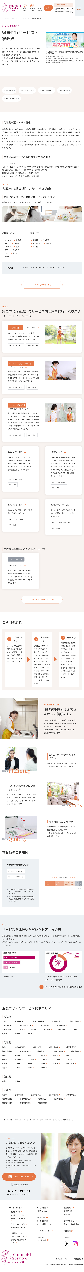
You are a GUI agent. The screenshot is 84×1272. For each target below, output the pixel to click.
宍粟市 (17, 1067)
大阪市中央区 (7, 1029)
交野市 (75, 1029)
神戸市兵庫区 (53, 1047)
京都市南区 (41, 1099)
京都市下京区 (25, 1099)
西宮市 (42, 1055)
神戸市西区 (75, 1051)
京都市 (4, 1094)
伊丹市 (68, 1055)
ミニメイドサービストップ (9, 18)
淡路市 (4, 1067)
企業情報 (67, 1207)
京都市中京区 (71, 1094)
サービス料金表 (42, 1207)
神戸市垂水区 (25, 1051)
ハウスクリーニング (18, 1236)
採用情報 (67, 1231)
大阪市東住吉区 (38, 1021)
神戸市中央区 (58, 1051)
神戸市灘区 (37, 1047)
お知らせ (67, 1214)
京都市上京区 (36, 1094)
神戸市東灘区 (20, 1047)
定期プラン (18, 936)
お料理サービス (16, 1233)
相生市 (4, 1059)
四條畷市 (61, 1029)
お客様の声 (41, 1217)
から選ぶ (25, 9)
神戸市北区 (41, 1051)
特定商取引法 (78, 1259)
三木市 (70, 1059)
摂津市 (30, 1033)
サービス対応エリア (24, 18)
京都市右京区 (58, 1099)
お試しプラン (7, 936)
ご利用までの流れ (46, 90)
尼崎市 (17, 1055)
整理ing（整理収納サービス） (19, 1240)
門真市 (33, 1029)
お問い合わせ (48, 8)
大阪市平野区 (44, 1025)
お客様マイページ (43, 1238)
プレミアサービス (17, 1215)
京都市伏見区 (7, 1103)
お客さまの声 (63, 90)
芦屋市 (55, 1055)
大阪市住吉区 (20, 1021)
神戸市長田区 (71, 1047)
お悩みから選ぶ (42, 1211)
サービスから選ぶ (15, 1207)
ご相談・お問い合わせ (21, 1176)
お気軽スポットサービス (20, 1227)
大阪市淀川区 (74, 1021)
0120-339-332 (65, 8)
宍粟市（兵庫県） (37, 18)
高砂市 (4, 1063)
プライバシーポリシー (63, 1259)
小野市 (30, 1063)
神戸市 (4, 1047)
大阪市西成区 (57, 1021)
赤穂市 (31, 1059)
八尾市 (4, 1033)
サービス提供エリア (10, 98)
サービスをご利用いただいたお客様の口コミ (63, 987)
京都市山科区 (25, 1103)
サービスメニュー (26, 90)
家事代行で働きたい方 (62, 4)
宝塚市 (57, 1059)
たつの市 (43, 1067)
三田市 (42, 1063)
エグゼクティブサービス (20, 1218)
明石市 (30, 1055)
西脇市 (44, 1059)
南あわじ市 (70, 1063)
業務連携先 (68, 1211)
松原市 (17, 1033)
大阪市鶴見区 (7, 1025)
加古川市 (18, 1059)
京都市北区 (19, 1094)
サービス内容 (8, 90)
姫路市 (4, 1055)
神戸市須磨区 (7, 1051)
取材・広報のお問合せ (72, 1224)
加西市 (55, 1063)
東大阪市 (47, 1029)
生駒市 (17, 1081)
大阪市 (4, 1021)
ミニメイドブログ (43, 1230)
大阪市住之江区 (25, 1025)
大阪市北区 (61, 1025)
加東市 (30, 1067)
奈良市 (4, 1081)
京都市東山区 (7, 1099)
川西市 (17, 1063)
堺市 (21, 1029)
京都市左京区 (53, 1094)
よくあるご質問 (42, 1221)
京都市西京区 (42, 1103)
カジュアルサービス (18, 1224)
